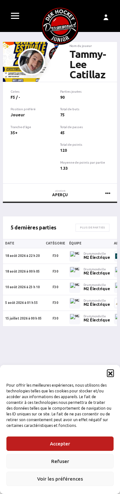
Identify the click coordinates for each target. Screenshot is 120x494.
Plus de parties (92, 227)
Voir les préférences (60, 479)
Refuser (60, 461)
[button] (110, 373)
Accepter (60, 443)
